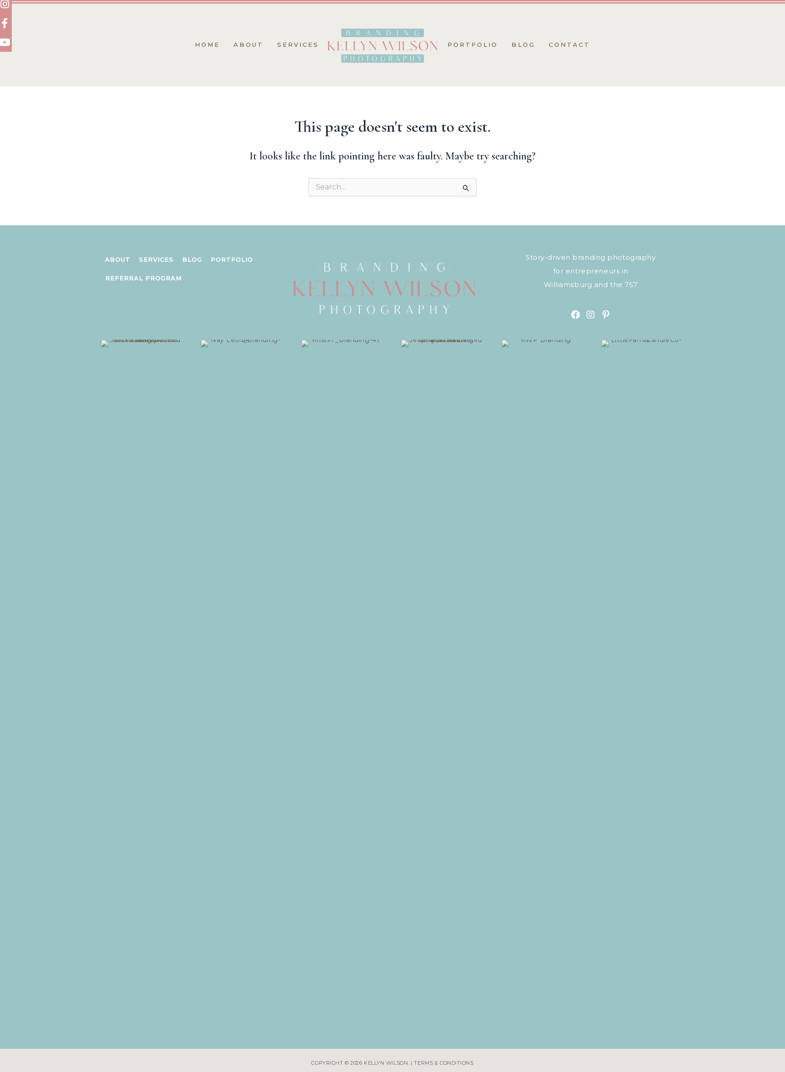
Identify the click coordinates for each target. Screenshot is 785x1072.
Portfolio (232, 259)
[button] (575, 315)
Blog (192, 259)
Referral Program (143, 278)
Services (156, 259)
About (117, 259)
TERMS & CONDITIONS (443, 1063)
